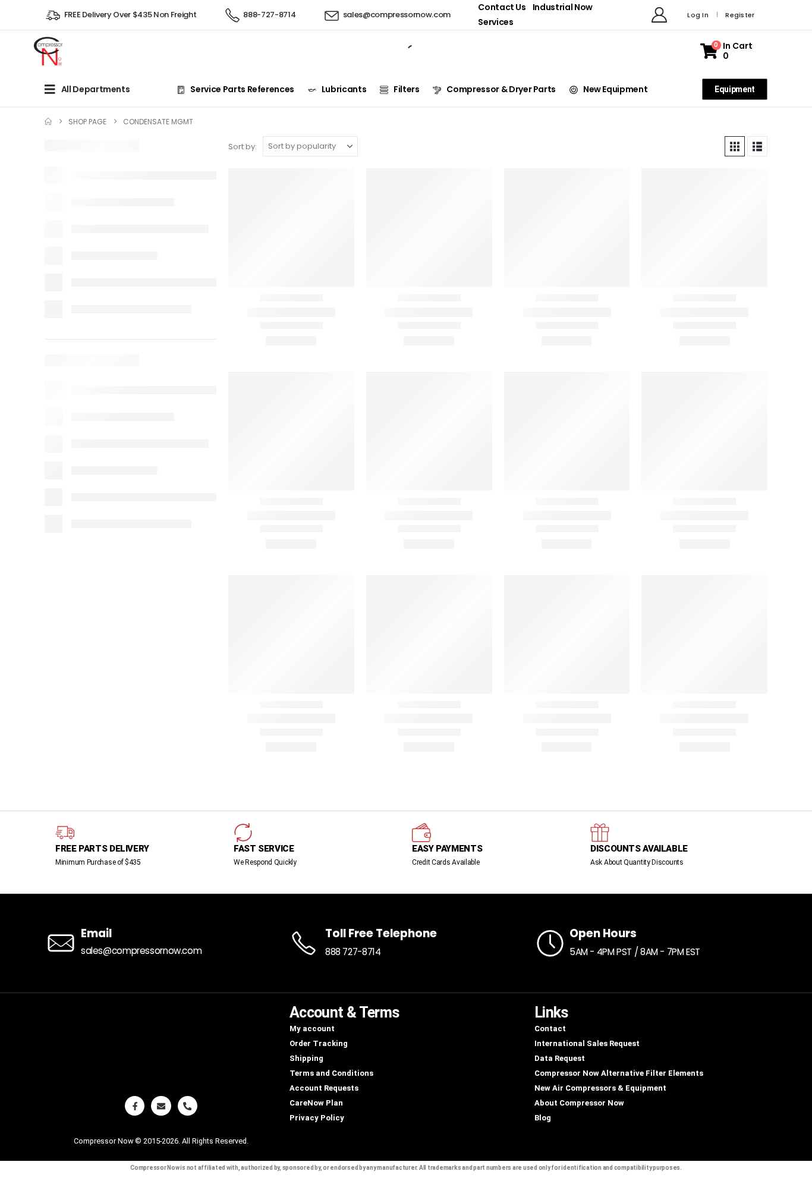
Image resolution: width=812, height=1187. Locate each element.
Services (495, 22)
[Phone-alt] (187, 1106)
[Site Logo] (47, 51)
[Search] (403, 51)
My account (312, 1028)
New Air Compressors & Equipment (600, 1088)
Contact (550, 1028)
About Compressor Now (579, 1102)
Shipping (306, 1058)
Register (739, 15)
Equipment (735, 89)
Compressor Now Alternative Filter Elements (618, 1073)
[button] (735, 146)
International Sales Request (587, 1043)
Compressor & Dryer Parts (501, 89)
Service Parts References (242, 89)
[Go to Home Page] (48, 121)
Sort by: (242, 146)
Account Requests (323, 1088)
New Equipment (615, 89)
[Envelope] (161, 1106)
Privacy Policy (316, 1117)
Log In (698, 15)
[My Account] (659, 15)
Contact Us (502, 7)
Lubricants (344, 89)
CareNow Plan (316, 1102)
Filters (407, 89)
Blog (542, 1117)
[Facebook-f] (134, 1106)
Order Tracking (318, 1043)
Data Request (559, 1058)
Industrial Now (563, 7)
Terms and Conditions (331, 1073)
